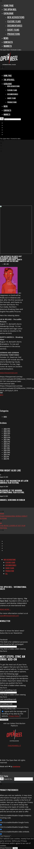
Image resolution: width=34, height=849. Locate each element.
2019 (5, 444)
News (5, 417)
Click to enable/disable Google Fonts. (14, 822)
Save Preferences (5, 836)
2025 (5, 431)
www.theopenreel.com (8, 373)
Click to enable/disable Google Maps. (14, 827)
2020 (5, 442)
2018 (5, 446)
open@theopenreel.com (9, 616)
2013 (5, 457)
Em (0, 395)
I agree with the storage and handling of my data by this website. (14, 713)
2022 (5, 437)
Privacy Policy (14, 716)
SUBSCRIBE (4, 719)
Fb (1, 395)
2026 (5, 429)
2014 (5, 454)
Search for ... (9, 779)
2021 (5, 439)
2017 (5, 448)
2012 (5, 459)
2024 (5, 433)
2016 (5, 450)
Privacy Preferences (6, 848)
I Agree (15, 848)
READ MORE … (5, 609)
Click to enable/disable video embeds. (14, 832)
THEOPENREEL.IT (14, 746)
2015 (5, 452)
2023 (5, 435)
